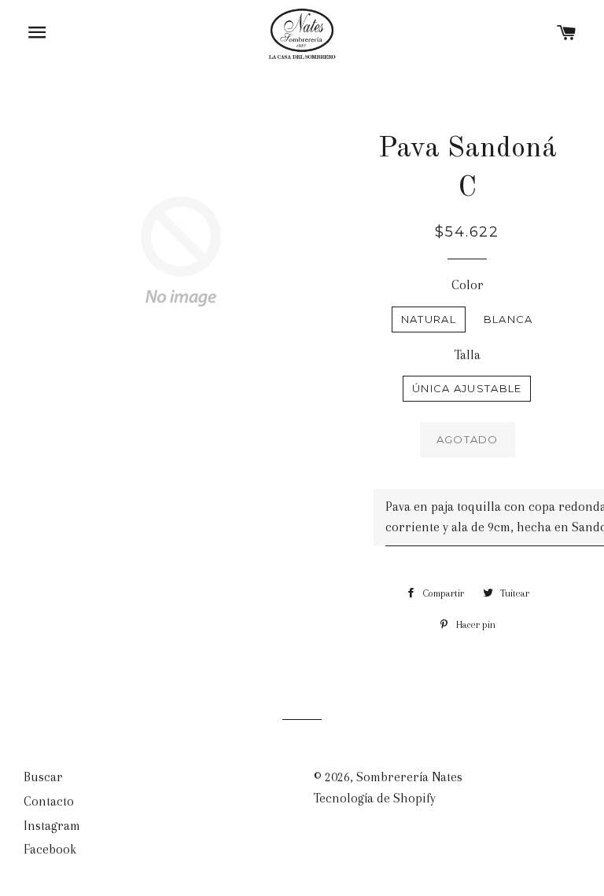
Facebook (50, 849)
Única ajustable (467, 388)
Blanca (508, 319)
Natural (428, 319)
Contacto (49, 801)
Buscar (43, 776)
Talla (468, 354)
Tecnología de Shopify (375, 798)
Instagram (52, 825)
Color (467, 284)
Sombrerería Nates (409, 776)
